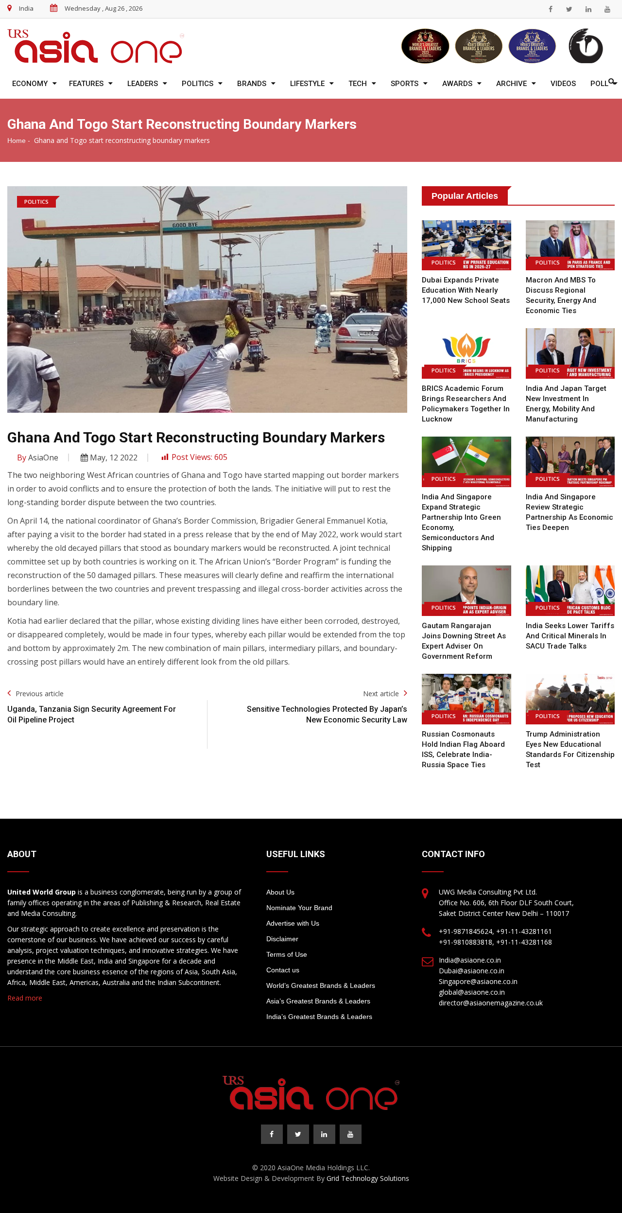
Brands (251, 83)
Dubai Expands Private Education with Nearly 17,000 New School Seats (466, 290)
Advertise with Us (292, 923)
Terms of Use (286, 954)
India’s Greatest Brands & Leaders (319, 1016)
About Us (280, 892)
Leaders (142, 83)
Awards (457, 83)
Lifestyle (307, 83)
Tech (357, 83)
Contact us (282, 970)
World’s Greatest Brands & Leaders (320, 985)
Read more (24, 997)
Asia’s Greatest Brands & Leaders (318, 1001)
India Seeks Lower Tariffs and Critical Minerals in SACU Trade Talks (570, 635)
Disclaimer (282, 939)
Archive (511, 83)
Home (16, 140)
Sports (404, 83)
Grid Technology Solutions (368, 1178)
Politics (197, 83)
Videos (563, 83)
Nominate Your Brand (299, 908)
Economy (30, 83)
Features (86, 83)
